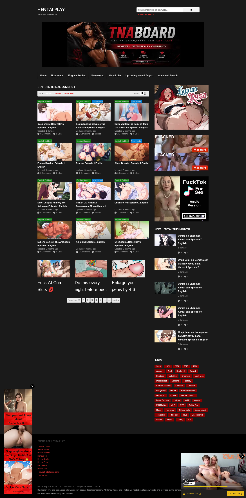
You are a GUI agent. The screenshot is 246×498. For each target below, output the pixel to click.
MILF (173, 405)
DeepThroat (161, 381)
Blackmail (180, 371)
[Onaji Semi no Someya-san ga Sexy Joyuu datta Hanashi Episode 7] (165, 264)
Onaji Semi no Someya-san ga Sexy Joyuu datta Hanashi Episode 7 (193, 264)
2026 (195, 366)
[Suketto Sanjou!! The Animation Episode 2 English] (54, 230)
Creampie (186, 376)
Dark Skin (199, 376)
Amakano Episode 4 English (90, 242)
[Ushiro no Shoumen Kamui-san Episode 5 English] (165, 312)
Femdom (179, 386)
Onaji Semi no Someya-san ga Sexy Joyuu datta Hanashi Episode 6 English (193, 336)
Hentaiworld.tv (43, 453)
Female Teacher (163, 386)
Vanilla (159, 420)
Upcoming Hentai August (139, 75)
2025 (186, 366)
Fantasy (187, 381)
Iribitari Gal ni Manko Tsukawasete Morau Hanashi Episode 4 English (91, 206)
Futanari (191, 386)
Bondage (160, 376)
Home (43, 75)
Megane (197, 400)
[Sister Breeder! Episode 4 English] (132, 152)
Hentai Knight (43, 459)
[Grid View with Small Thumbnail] (142, 93)
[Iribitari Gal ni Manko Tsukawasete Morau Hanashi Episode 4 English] (93, 191)
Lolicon (177, 400)
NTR (182, 405)
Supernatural (200, 410)
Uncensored (97, 75)
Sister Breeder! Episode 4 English (132, 163)
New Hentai (57, 75)
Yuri (189, 420)
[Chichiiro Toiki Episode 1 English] (132, 191)
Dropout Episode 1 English (89, 163)
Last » (116, 300)
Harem (173, 390)
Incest (173, 395)
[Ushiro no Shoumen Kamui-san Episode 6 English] (165, 288)
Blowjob (193, 371)
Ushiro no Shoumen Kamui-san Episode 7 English (190, 239)
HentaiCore (42, 469)
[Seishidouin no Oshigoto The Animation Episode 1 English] (93, 112)
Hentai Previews (188, 390)
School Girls (184, 410)
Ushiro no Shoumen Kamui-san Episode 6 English (190, 287)
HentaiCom (42, 456)
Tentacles (160, 415)
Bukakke (173, 376)
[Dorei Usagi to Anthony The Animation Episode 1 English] (54, 191)
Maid (187, 400)
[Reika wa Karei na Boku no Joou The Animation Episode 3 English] (132, 112)
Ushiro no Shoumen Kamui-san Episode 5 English (190, 312)
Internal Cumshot (188, 395)
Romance (170, 410)
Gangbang (161, 390)
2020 (158, 366)
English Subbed (77, 75)
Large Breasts (162, 400)
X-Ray (180, 420)
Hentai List (115, 75)
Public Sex (193, 405)
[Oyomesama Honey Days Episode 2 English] (132, 230)
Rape (158, 410)
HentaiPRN (42, 465)
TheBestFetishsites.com (48, 472)
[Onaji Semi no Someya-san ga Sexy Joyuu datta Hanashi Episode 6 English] (165, 336)
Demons (175, 381)
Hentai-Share (43, 462)
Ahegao (159, 371)
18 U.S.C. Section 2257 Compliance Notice (73, 486)
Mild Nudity (161, 405)
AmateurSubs (43, 449)
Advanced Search (145, 14)
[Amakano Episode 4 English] (93, 230)
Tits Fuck (174, 415)
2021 (168, 366)
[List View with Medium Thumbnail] (145, 93)
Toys (185, 415)
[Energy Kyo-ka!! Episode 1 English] (54, 152)
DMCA (97, 486)
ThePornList (42, 475)
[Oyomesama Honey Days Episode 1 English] (54, 112)
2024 (177, 366)
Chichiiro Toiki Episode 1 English (131, 202)
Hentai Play (51, 9)
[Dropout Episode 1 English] (93, 152)
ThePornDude (43, 446)
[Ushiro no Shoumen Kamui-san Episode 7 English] (165, 240)
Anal (170, 371)
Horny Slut (161, 395)
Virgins (170, 420)
